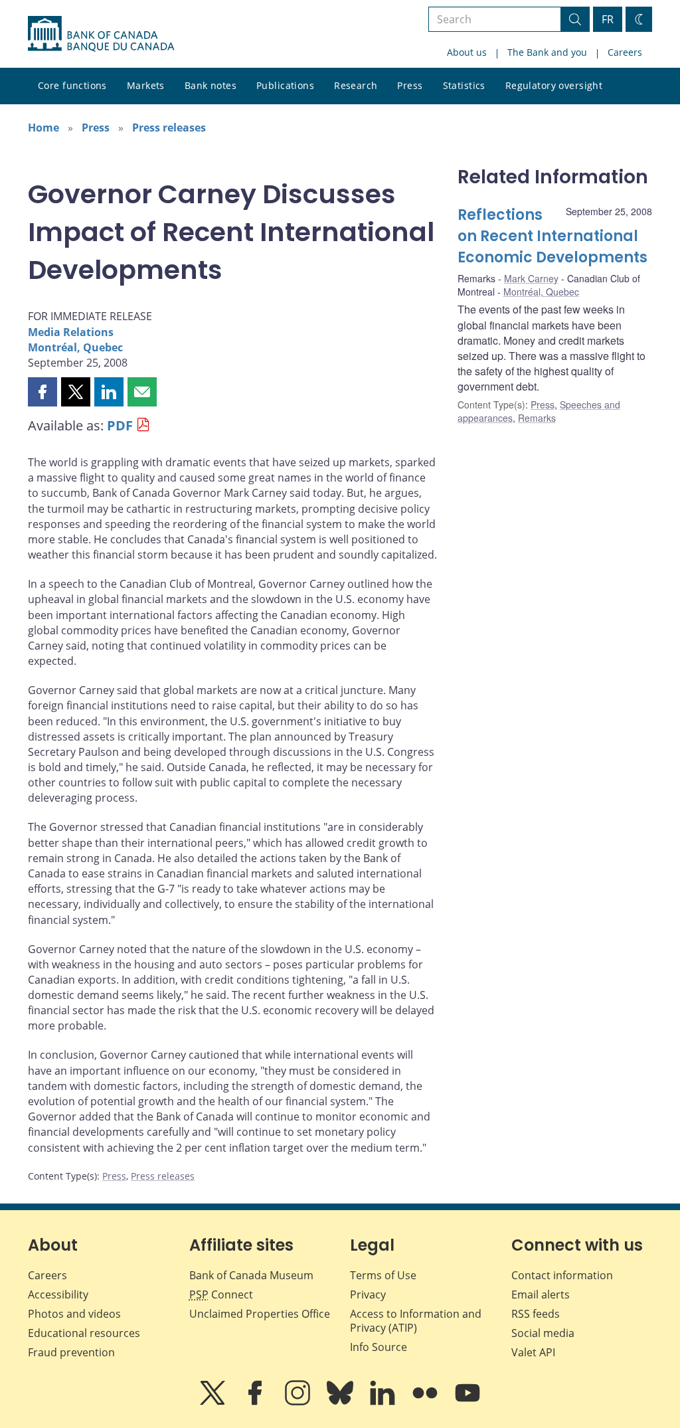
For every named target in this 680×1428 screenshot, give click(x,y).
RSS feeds (535, 1313)
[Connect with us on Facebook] (256, 1402)
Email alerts (540, 1294)
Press (409, 85)
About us (467, 52)
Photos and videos (74, 1313)
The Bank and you (547, 52)
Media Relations (71, 332)
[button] (42, 391)
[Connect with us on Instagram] (299, 1402)
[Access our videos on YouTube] (467, 1402)
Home (43, 127)
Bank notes (210, 85)
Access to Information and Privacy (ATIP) (415, 1320)
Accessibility (58, 1294)
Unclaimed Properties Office (259, 1313)
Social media (542, 1333)
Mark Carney (531, 278)
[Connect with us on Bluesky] (341, 1402)
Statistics (464, 85)
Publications (285, 85)
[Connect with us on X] (214, 1402)
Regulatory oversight (553, 85)
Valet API (533, 1352)
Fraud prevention (71, 1352)
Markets (146, 85)
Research (355, 85)
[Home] (101, 34)
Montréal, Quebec (75, 347)
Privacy (368, 1294)
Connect (221, 1294)
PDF (120, 425)
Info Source (378, 1347)
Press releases (169, 127)
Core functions (72, 85)
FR (608, 19)
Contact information (562, 1275)
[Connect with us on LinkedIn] (384, 1402)
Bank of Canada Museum (251, 1275)
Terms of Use (383, 1275)
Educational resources (84, 1333)
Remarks (537, 417)
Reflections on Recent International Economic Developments (552, 236)
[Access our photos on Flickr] (426, 1402)
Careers (625, 52)
